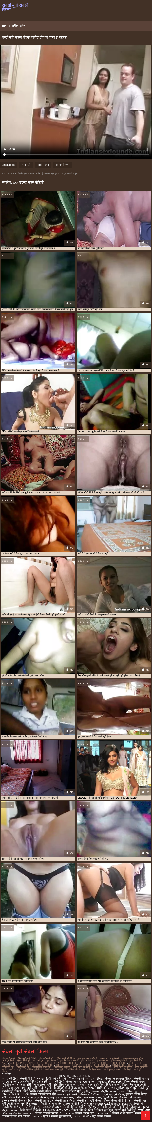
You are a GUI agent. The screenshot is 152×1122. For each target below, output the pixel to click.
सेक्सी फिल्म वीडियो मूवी (54, 1069)
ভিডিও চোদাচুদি (76, 1078)
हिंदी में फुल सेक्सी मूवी (39, 1084)
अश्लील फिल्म (38, 1097)
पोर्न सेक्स (7, 1088)
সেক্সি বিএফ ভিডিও (103, 1084)
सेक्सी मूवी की (79, 1110)
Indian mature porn (88, 1097)
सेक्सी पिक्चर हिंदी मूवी (62, 1067)
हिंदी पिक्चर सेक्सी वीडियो (38, 1091)
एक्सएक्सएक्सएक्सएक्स (60, 1097)
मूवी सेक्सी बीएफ (62, 164)
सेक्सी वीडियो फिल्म (46, 1113)
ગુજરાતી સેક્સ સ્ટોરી (109, 1081)
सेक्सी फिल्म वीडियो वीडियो (75, 1069)
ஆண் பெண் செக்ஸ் (115, 1097)
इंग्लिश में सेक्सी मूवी (46, 1058)
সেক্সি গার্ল (37, 1116)
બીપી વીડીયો (10, 1078)
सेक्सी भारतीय (43, 164)
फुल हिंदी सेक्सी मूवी (34, 1063)
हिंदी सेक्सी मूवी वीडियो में (53, 1088)
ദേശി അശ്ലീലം (112, 1094)
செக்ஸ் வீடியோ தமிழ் (117, 1103)
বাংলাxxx (28, 1113)
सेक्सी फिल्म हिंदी (84, 1113)
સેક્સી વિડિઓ (97, 1088)
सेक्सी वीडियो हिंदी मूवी (43, 1094)
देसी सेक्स (88, 1081)
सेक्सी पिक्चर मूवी (23, 1067)
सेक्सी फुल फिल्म (94, 1069)
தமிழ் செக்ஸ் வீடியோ (85, 1094)
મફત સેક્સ (126, 1091)
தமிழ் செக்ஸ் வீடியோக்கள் (100, 1091)
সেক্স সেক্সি (19, 1088)
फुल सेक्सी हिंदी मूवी (16, 1063)
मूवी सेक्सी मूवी (104, 1063)
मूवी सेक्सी (62, 1063)
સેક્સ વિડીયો (20, 1094)
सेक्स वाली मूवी (74, 1065)
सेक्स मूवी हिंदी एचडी (26, 1103)
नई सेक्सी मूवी (38, 1060)
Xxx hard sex (8, 164)
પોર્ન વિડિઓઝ (82, 1116)
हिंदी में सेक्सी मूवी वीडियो (57, 1116)
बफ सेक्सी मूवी (50, 1063)
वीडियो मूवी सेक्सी (134, 1063)
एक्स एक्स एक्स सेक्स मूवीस (133, 1058)
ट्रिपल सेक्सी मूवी (23, 1060)
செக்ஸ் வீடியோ (51, 1107)
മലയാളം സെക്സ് (56, 1110)
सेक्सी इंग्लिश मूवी (117, 1065)
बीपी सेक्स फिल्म (77, 1088)
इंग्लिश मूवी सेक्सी (8, 1058)
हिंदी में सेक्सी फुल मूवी (100, 1110)
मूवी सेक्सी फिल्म (75, 1063)
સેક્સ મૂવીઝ (116, 1088)
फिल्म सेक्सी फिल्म (134, 1081)
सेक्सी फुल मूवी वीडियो (112, 1069)
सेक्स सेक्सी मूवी (89, 1065)
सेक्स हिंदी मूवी (103, 1065)
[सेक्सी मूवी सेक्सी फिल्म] (145, 1115)
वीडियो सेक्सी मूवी (27, 1065)
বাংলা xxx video (93, 1103)
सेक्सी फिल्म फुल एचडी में (82, 1067)
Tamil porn (103, 1113)
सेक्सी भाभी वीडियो (122, 1113)
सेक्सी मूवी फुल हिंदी (51, 1103)
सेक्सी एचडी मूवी (133, 1065)
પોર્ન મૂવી (31, 1088)
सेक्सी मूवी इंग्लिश (65, 1100)
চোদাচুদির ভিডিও (28, 1081)
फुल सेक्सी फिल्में (87, 1060)
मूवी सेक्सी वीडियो (119, 1063)
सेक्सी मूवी (127, 1069)
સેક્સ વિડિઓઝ (18, 1097)
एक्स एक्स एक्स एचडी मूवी (87, 1058)
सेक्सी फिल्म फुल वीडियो (123, 1067)
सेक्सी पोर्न (136, 1097)
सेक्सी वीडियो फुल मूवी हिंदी (35, 1078)
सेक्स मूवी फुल (60, 1065)
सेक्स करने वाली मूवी (44, 1065)
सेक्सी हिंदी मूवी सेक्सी (89, 1100)
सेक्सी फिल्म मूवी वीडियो (33, 1069)
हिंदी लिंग (58, 1084)
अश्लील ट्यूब (85, 1084)
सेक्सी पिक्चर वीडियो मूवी (41, 1067)
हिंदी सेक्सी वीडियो (30, 1110)
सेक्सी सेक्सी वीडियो (13, 1084)
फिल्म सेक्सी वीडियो (115, 1100)
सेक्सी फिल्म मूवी (15, 1069)
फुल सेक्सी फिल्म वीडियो (69, 1060)
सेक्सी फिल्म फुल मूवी (103, 1067)
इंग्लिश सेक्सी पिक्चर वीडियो (17, 1100)
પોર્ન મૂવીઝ (33, 1107)
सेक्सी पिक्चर (74, 1081)
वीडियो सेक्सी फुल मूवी (10, 1065)
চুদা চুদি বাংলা (59, 1078)
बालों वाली (26, 164)
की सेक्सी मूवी (121, 1107)
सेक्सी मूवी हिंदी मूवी (125, 1110)
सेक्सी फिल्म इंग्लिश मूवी (68, 1091)
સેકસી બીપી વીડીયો (51, 1081)
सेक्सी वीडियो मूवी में (74, 1107)
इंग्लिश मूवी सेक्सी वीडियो (27, 1058)
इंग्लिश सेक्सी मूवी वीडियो (66, 1058)
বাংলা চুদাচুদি (64, 1094)
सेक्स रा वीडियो (73, 1103)
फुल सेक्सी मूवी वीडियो (119, 1060)
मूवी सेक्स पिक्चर (101, 1116)
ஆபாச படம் (66, 1113)
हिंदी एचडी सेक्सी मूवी (100, 1107)
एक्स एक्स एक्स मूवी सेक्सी (109, 1058)
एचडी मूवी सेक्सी (8, 1060)
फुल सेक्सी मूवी (102, 1060)
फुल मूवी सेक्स (52, 1060)
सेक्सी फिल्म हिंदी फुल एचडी (130, 1084)
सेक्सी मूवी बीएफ (44, 1100)
